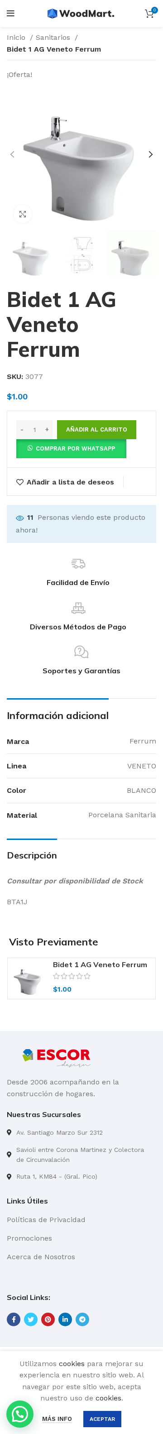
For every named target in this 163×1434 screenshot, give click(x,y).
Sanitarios (54, 37)
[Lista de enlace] (81, 1132)
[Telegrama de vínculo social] (82, 1319)
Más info (57, 1418)
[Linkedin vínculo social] (65, 1319)
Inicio (17, 37)
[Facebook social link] (13, 1319)
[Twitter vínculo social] (31, 1319)
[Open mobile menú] (10, 14)
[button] (71, 448)
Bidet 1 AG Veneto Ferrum (100, 964)
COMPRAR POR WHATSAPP (75, 448)
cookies (72, 1363)
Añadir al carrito (96, 429)
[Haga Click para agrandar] (23, 214)
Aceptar (102, 1419)
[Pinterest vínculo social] (48, 1319)
